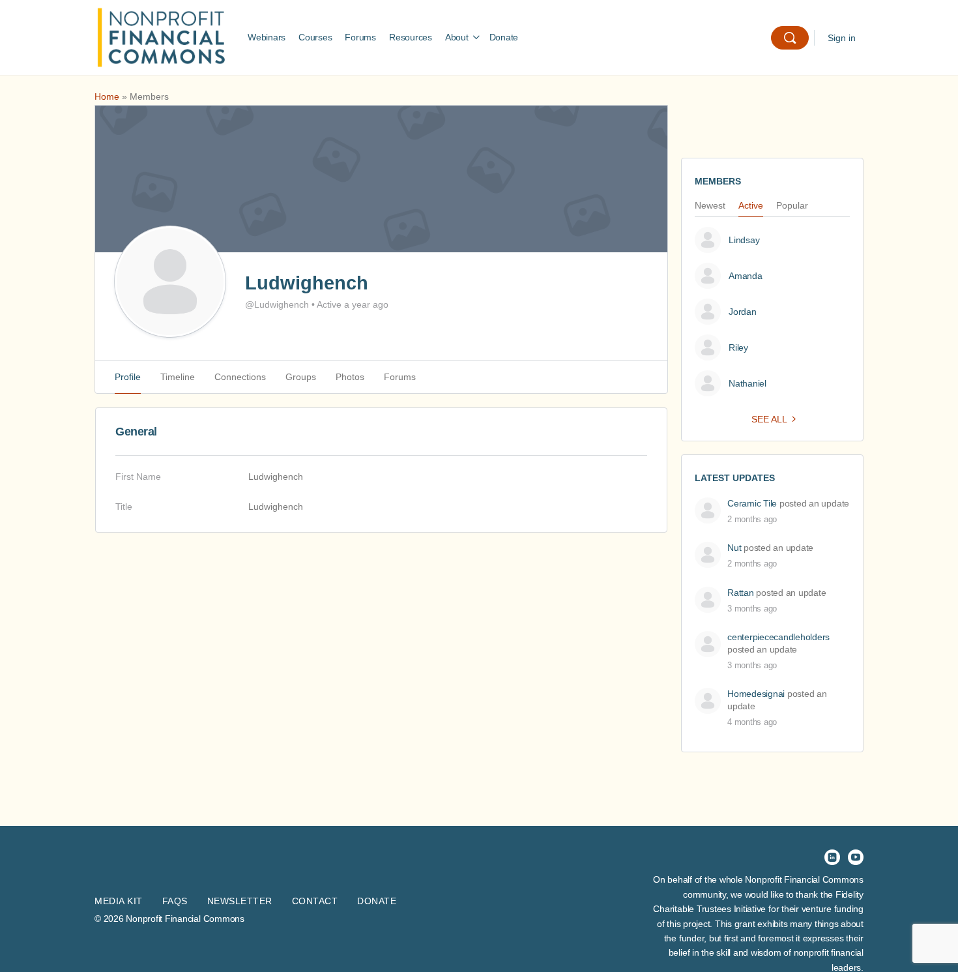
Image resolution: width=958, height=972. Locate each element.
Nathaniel (747, 383)
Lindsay (744, 240)
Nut (734, 547)
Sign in (842, 38)
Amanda (745, 276)
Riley (738, 347)
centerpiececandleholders (778, 637)
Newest (710, 206)
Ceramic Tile (752, 503)
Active (750, 206)
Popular (792, 206)
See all (769, 419)
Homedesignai (756, 693)
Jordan (743, 311)
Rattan (740, 592)
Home (106, 96)
